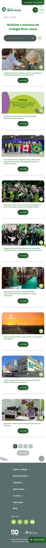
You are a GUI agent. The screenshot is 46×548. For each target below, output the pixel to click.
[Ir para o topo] (41, 458)
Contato (17, 496)
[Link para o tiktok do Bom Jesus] (26, 521)
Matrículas (18, 502)
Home (6, 17)
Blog (15, 508)
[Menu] (41, 10)
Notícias (13, 17)
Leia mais (23, 80)
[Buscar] (35, 10)
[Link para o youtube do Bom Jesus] (32, 521)
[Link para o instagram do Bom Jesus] (19, 521)
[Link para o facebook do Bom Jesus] (13, 521)
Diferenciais (18, 489)
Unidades (17, 482)
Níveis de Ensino (20, 476)
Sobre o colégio (20, 469)
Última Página (23, 453)
